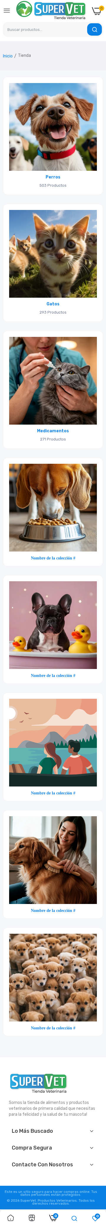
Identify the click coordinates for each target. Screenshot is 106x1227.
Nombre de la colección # (53, 558)
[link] (53, 127)
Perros (53, 177)
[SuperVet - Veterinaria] (51, 11)
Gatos (53, 304)
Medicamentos (53, 431)
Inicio (8, 56)
